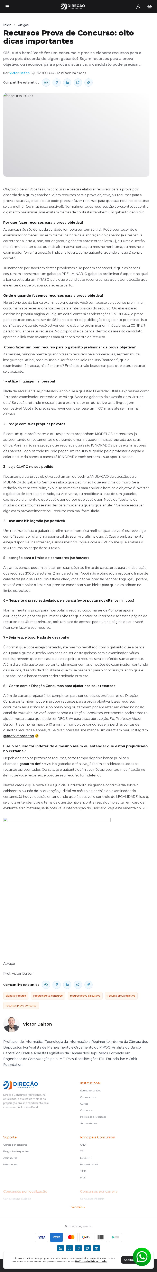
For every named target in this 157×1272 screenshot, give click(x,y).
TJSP (83, 1170)
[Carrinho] (150, 6)
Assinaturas (10, 1157)
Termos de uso (88, 1123)
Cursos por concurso (15, 1144)
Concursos (86, 1110)
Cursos (84, 1103)
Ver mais (77, 1207)
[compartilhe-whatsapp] (46, 82)
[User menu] (138, 6)
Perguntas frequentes (16, 1151)
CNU (83, 1144)
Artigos (23, 25)
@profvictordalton (18, 736)
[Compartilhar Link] (88, 82)
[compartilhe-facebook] (57, 82)
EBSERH (85, 1157)
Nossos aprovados (90, 1090)
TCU (82, 1151)
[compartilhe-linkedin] (67, 82)
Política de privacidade (93, 1116)
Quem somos (88, 1097)
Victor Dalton (19, 73)
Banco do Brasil (89, 1164)
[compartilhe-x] (78, 82)
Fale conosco (10, 1164)
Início (7, 25)
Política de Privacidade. (91, 1261)
